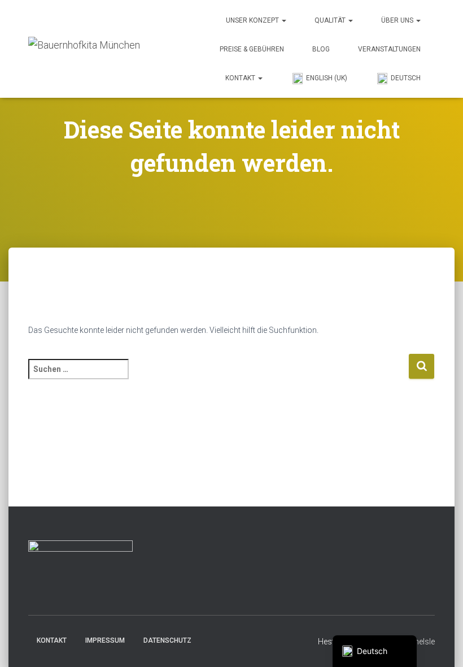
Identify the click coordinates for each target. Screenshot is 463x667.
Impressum (105, 640)
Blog (321, 49)
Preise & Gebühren (252, 49)
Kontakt (241, 78)
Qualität (331, 20)
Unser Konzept (253, 20)
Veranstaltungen (389, 49)
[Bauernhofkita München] (84, 48)
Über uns (398, 20)
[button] (283, 20)
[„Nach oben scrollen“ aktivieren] (440, 644)
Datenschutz (167, 640)
